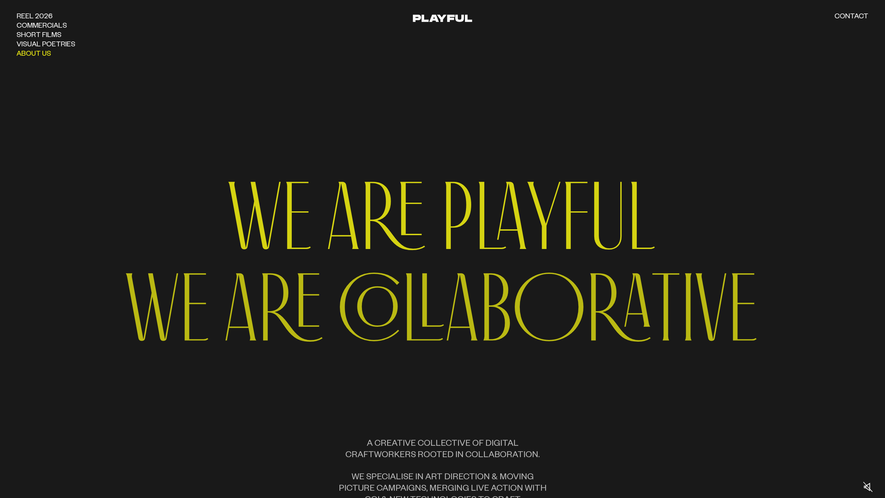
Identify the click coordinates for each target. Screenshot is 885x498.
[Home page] (442, 16)
